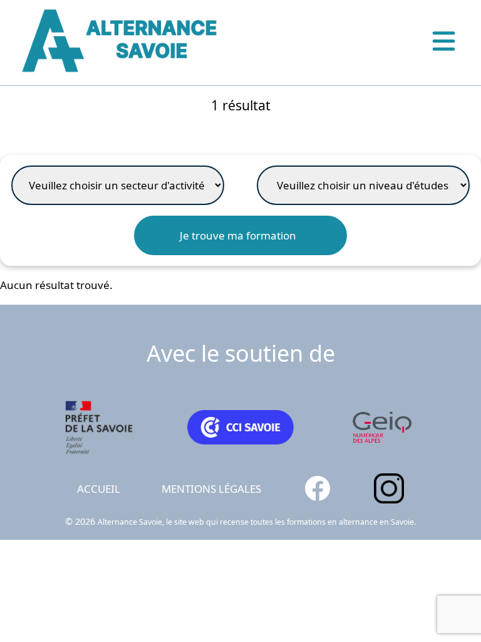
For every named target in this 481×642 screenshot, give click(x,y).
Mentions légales (211, 489)
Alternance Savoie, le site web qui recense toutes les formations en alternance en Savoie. (257, 522)
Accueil (98, 489)
